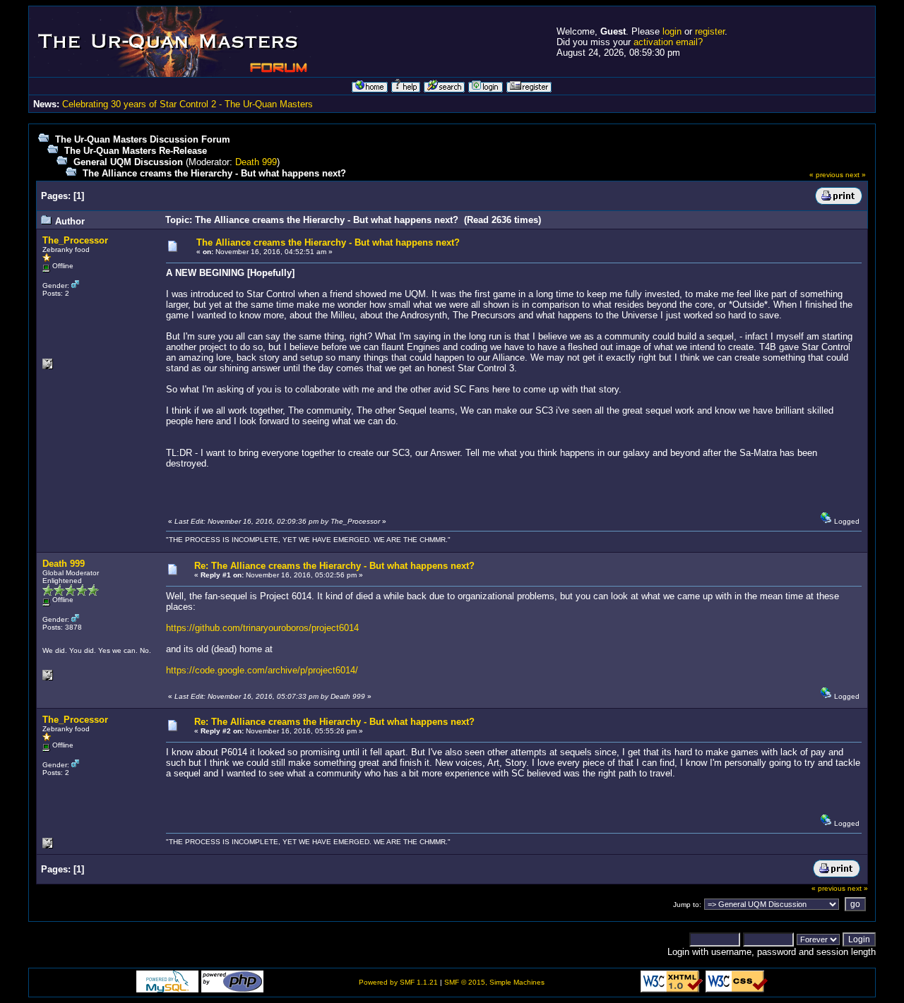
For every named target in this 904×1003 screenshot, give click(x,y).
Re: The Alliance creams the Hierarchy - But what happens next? (334, 565)
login (672, 31)
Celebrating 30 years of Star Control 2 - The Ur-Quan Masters (187, 104)
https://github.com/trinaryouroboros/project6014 (262, 628)
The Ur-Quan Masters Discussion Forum (142, 139)
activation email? (668, 42)
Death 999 (256, 162)
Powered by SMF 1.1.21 (398, 982)
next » (855, 175)
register (710, 31)
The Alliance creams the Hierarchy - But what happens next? (214, 173)
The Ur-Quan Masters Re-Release (135, 150)
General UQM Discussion (128, 162)
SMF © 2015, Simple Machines (494, 982)
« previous (826, 175)
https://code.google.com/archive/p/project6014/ (262, 670)
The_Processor (75, 240)
